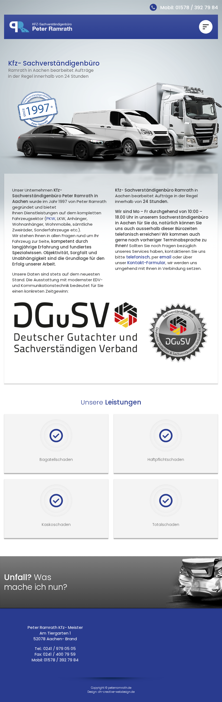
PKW (50, 218)
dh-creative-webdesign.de (116, 692)
